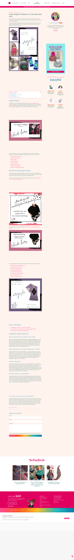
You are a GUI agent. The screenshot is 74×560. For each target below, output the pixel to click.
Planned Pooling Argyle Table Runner (18, 265)
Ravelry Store (56, 502)
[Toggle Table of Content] (40, 92)
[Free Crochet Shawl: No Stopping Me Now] (20, 472)
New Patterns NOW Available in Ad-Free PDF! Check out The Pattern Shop (37, 6)
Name (10, 415)
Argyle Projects (12, 93)
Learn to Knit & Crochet (44, 502)
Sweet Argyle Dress (14, 161)
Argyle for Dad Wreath (15, 164)
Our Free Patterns (43, 498)
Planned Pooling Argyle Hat (16, 270)
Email (10, 419)
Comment (11, 423)
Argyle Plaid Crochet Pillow (16, 156)
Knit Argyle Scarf (14, 162)
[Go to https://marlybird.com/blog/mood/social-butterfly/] (60, 90)
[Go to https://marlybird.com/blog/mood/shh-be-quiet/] (60, 103)
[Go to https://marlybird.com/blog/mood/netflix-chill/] (50, 89)
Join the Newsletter (57, 497)
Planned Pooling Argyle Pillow (16, 271)
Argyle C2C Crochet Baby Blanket (17, 167)
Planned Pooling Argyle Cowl (16, 268)
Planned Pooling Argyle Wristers (17, 273)
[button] (8, 506)
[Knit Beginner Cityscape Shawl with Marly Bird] (53, 472)
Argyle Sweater (14, 159)
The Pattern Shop (43, 497)
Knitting (16, 407)
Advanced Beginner (17, 12)
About (41, 503)
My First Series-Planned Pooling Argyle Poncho (20, 330)
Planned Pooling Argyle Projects (15, 94)
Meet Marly (56, 30)
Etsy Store (56, 501)
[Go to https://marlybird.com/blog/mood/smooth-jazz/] (50, 103)
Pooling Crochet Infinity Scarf (16, 276)
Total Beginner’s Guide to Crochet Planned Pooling (20, 327)
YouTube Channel (57, 498)
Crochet (13, 12)
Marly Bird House (43, 501)
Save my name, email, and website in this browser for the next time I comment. (25, 433)
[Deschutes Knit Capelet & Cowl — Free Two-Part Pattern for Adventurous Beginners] (37, 472)
